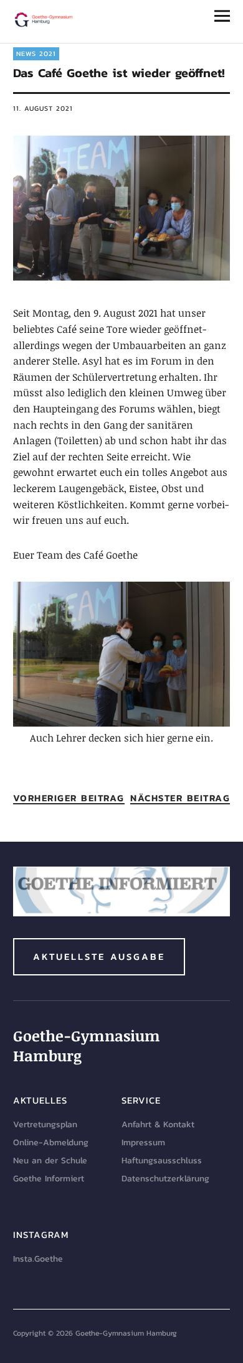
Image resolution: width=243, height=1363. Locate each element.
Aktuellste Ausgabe (99, 956)
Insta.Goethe (38, 1258)
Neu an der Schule (50, 1160)
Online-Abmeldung (50, 1142)
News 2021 (36, 53)
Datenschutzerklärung (165, 1178)
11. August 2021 (43, 108)
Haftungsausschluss (162, 1160)
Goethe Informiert (48, 1178)
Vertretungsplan (45, 1124)
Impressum (143, 1142)
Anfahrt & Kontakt (158, 1124)
